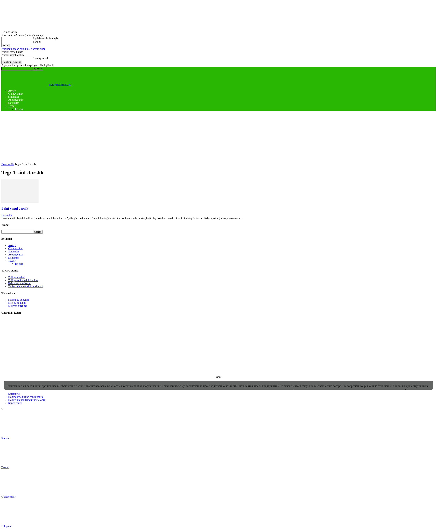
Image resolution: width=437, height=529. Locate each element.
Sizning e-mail (40, 58)
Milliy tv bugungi (17, 305)
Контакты (14, 393)
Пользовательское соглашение (25, 396)
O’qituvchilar (15, 93)
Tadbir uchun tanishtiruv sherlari (25, 286)
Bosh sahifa (7, 164)
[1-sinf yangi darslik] (20, 201)
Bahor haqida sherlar (19, 283)
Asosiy (12, 90)
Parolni (37, 41)
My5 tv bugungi (17, 302)
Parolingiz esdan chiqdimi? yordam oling (23, 48)
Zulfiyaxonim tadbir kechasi (23, 280)
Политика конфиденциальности (27, 399)
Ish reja (19, 109)
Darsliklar (13, 102)
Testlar (11, 105)
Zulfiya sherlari (16, 277)
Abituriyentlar (15, 99)
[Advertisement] (218, 137)
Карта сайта (15, 403)
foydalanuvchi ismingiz (45, 38)
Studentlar (13, 96)
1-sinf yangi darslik (14, 208)
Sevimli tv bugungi (18, 299)
